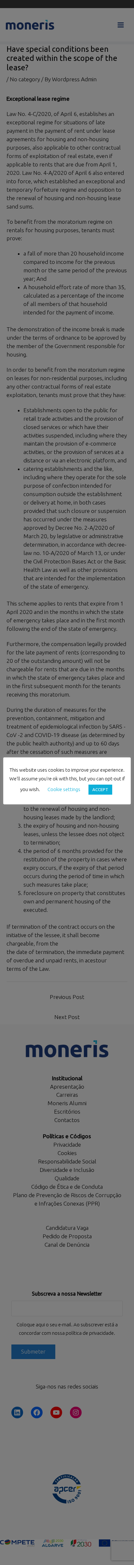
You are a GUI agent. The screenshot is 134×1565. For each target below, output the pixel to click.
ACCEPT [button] (100, 789)
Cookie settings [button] (63, 789)
